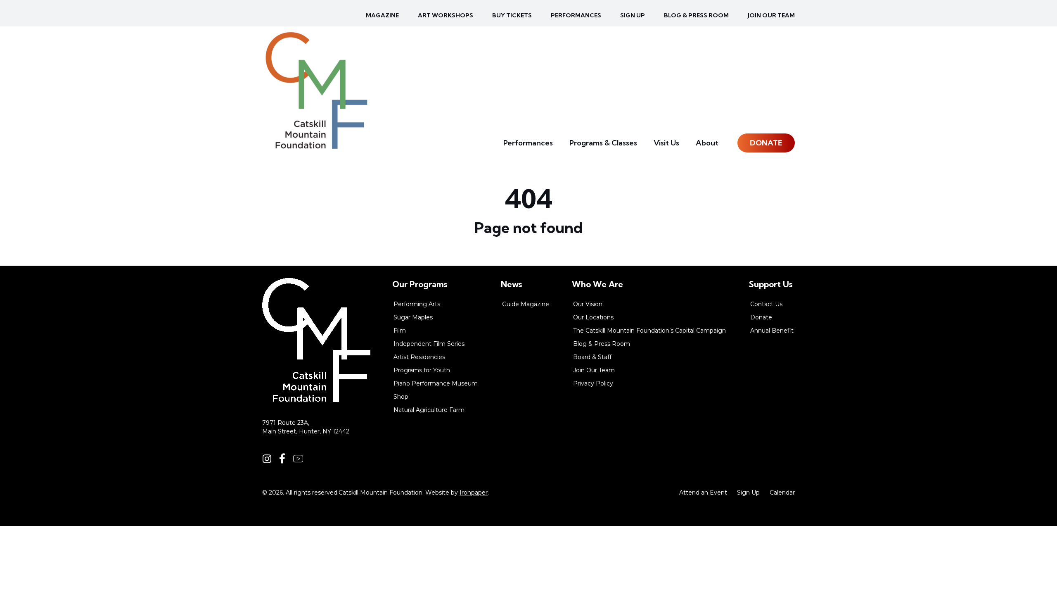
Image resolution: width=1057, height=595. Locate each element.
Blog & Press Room (696, 15)
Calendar (782, 492)
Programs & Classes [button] (603, 143)
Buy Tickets (512, 15)
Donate (766, 143)
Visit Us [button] (666, 143)
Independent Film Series (429, 343)
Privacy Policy (593, 383)
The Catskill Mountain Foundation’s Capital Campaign (649, 330)
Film (399, 330)
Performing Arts (416, 304)
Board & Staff (592, 357)
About (707, 143)
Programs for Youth (421, 370)
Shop (400, 396)
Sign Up (748, 492)
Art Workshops (445, 15)
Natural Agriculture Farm (429, 410)
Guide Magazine (525, 304)
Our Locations (593, 317)
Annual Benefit (772, 330)
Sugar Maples (413, 317)
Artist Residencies (419, 357)
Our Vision (587, 304)
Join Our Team (771, 15)
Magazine (382, 15)
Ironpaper (474, 492)
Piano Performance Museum (435, 383)
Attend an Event (703, 492)
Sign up (632, 15)
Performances (576, 15)
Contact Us (766, 304)
